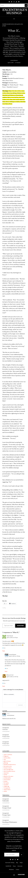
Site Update (6, 783)
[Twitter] (11, 1)
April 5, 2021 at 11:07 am (12, 676)
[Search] (26, 5)
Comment (20, 705)
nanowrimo (6, 773)
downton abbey (7, 757)
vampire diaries (7, 789)
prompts (4, 25)
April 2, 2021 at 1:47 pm (12, 637)
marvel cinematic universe (9, 771)
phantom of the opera (8, 776)
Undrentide (5, 729)
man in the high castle (8, 769)
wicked (5, 791)
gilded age (6, 763)
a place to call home (8, 754)
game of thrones (7, 761)
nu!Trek (5, 774)
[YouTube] (18, 1)
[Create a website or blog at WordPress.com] (14, 875)
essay (5, 759)
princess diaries (7, 779)
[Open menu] (14, 19)
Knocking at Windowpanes (9, 822)
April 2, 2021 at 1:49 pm (14, 656)
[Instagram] (14, 1)
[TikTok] (16, 1)
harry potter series (19, 24)
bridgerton (6, 756)
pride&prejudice (7, 778)
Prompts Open (5, 743)
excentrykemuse (14, 60)
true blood (6, 784)
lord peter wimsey (7, 768)
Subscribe (20, 625)
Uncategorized (5, 727)
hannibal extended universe (8, 24)
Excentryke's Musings (14, 11)
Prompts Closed (5, 736)
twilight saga (6, 786)
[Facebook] (9, 1)
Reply (3, 651)
